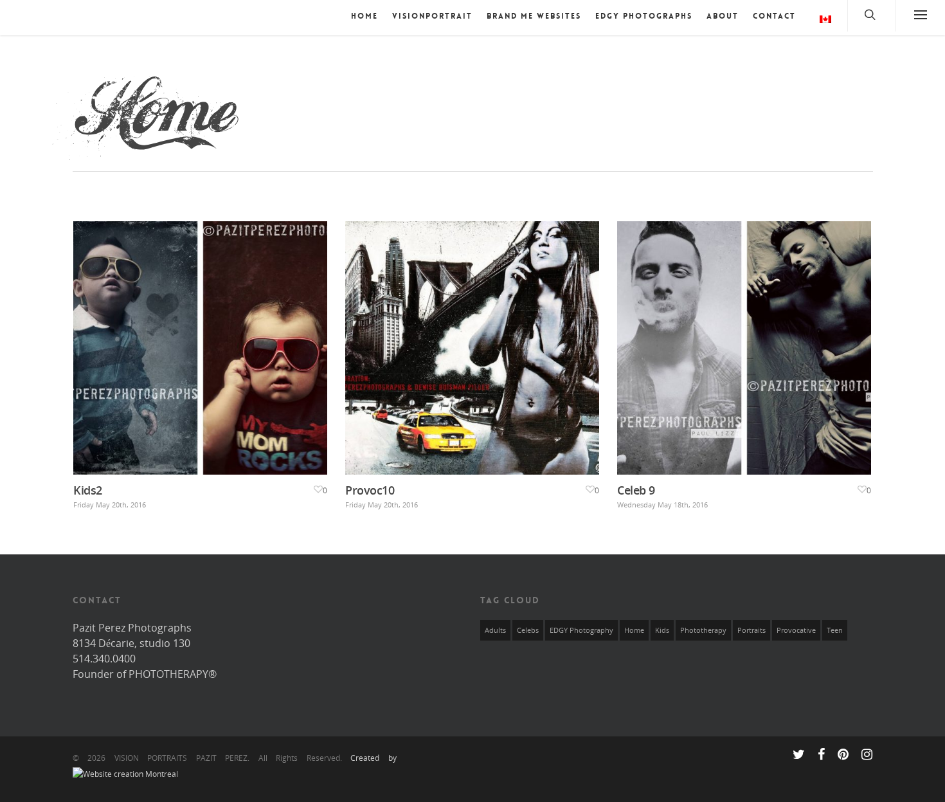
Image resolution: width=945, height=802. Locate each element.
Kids (662, 630)
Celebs (528, 630)
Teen (835, 630)
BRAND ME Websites (534, 16)
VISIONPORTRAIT (432, 16)
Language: (819, 20)
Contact (774, 16)
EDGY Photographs (643, 16)
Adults (495, 630)
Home (364, 16)
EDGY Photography (581, 630)
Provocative (796, 630)
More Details (203, 338)
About (722, 16)
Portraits (751, 630)
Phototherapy (703, 630)
